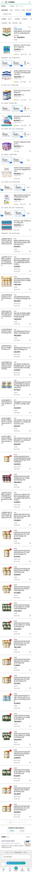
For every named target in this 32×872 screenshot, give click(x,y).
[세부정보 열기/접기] (28, 857)
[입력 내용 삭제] (29, 2)
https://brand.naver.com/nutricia (12, 843)
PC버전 (7, 852)
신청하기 (28, 837)
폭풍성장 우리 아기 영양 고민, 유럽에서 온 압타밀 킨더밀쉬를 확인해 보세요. (12, 846)
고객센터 (25, 852)
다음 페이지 (25, 822)
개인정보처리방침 (18, 852)
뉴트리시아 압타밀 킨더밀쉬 (7, 841)
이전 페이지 (6, 822)
